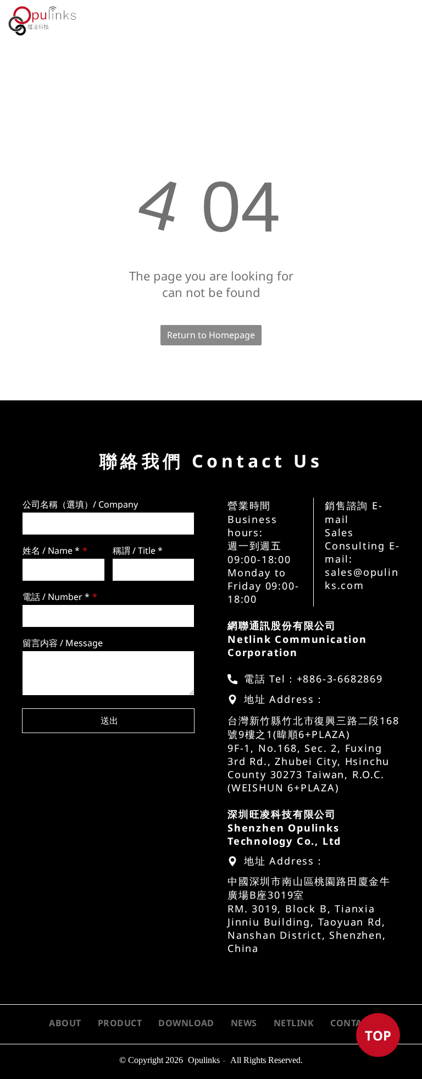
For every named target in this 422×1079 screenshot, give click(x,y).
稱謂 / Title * (138, 550)
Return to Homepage (211, 335)
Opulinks (204, 1060)
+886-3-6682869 (340, 678)
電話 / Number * (56, 597)
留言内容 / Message (63, 643)
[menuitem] (120, 25)
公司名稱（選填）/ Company (80, 504)
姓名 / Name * (51, 550)
